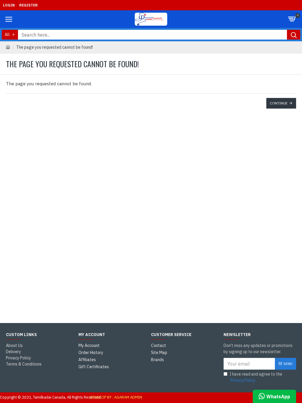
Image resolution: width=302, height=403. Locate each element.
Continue (279, 103)
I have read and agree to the (255, 377)
